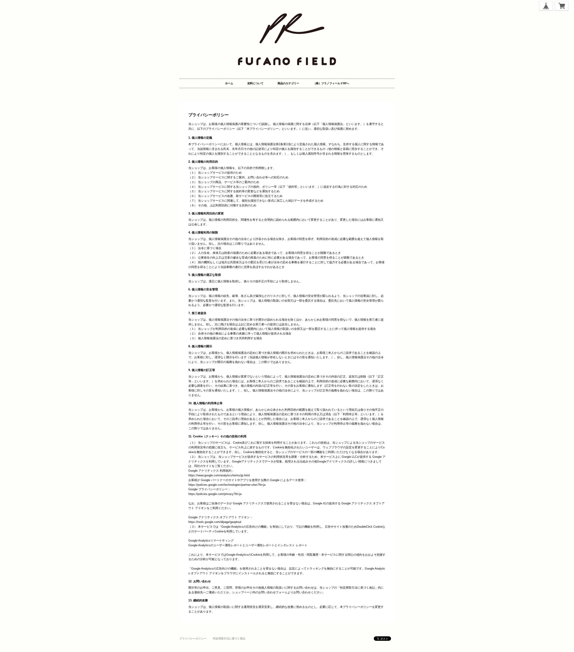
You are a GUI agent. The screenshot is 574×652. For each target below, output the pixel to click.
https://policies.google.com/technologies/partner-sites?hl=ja (226, 484)
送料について (255, 83)
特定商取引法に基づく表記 (229, 638)
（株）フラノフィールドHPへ (331, 83)
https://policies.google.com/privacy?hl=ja (214, 494)
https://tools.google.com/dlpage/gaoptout (214, 522)
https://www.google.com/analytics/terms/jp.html (219, 475)
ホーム (229, 83)
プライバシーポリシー (192, 638)
